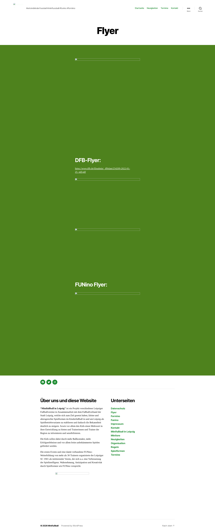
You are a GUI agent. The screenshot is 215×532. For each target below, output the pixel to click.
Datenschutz (118, 408)
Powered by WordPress (72, 526)
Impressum (117, 423)
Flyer (114, 412)
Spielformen (118, 451)
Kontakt (174, 8)
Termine (164, 8)
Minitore (115, 435)
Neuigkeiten (152, 8)
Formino (115, 416)
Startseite (139, 8)
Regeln (115, 447)
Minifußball (53, 526)
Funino (114, 420)
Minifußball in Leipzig (123, 431)
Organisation (118, 443)
